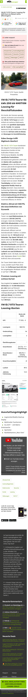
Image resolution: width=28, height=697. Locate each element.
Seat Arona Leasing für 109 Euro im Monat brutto (13, 650)
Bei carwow (7, 67)
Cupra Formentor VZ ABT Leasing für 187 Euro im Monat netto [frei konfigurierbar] (14, 645)
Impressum (4, 693)
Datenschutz (11, 693)
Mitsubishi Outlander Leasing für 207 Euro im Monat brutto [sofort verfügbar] (14, 615)
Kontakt (5, 676)
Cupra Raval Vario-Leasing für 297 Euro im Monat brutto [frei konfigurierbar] (13, 659)
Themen (13, 676)
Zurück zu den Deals (7, 7)
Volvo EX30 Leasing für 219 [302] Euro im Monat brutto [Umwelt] (12, 654)
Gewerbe (16, 54)
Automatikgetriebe (18, 51)
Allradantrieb (8, 51)
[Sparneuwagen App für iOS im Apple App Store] (4, 520)
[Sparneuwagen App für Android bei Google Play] (12, 520)
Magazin (5, 673)
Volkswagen (14, 57)
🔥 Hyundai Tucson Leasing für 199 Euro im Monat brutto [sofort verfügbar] (14, 629)
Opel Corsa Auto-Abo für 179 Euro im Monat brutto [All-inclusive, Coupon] (14, 640)
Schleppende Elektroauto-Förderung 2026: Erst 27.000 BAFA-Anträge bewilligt (13, 622)
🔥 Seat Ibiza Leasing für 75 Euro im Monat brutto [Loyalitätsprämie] (14, 664)
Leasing (7, 57)
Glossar (14, 673)
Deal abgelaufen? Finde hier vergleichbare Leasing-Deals (14, 684)
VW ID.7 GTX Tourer (11, 146)
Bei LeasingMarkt (18, 67)
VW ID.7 (21, 57)
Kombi (22, 54)
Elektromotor (8, 54)
